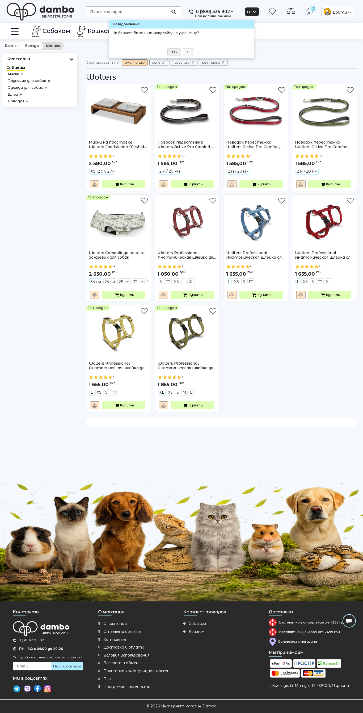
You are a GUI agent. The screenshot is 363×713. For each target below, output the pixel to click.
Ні (188, 52)
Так (174, 52)
